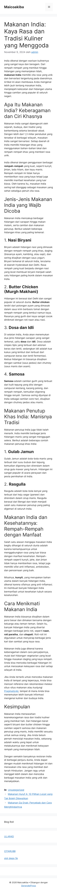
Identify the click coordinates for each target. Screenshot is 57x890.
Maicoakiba (14, 7)
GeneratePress (28, 885)
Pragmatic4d (11, 691)
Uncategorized (16, 790)
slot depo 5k (11, 858)
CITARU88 (9, 851)
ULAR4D (9, 836)
